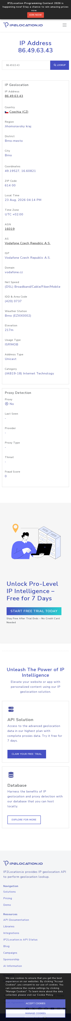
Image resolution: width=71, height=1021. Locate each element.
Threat (9, 457)
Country (10, 107)
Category (11, 369)
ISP (7, 253)
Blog (6, 946)
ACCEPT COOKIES (35, 1003)
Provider (10, 428)
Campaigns (10, 953)
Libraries (9, 926)
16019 (10, 229)
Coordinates (12, 166)
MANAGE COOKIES (35, 1013)
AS (7, 239)
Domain (10, 268)
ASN (8, 224)
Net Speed (12, 282)
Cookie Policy (45, 994)
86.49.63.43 (14, 96)
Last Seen (11, 414)
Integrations (11, 933)
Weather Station (16, 311)
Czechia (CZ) (18, 112)
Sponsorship (11, 959)
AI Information (12, 966)
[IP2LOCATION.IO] (23, 25)
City (7, 151)
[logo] (35, 863)
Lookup (61, 65)
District (10, 136)
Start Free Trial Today (34, 611)
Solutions (9, 892)
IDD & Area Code (16, 297)
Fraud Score (12, 472)
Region (9, 122)
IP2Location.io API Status (20, 939)
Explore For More (24, 819)
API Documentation (16, 920)
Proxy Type (12, 443)
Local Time (12, 195)
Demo (7, 905)
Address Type (14, 354)
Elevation (11, 325)
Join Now (35, 14)
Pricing (7, 898)
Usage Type (13, 340)
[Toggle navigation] (64, 25)
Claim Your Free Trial (27, 754)
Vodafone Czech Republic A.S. (28, 243)
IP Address (12, 91)
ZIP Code (11, 181)
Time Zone (12, 210)
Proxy (8, 399)
